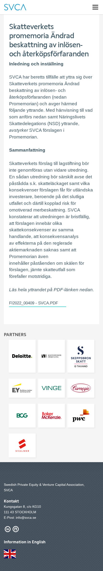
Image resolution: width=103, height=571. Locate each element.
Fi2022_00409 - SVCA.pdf (33, 303)
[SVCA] (15, 7)
